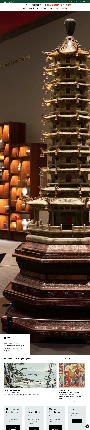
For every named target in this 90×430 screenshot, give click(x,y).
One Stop (71, 1)
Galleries (77, 421)
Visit (80, 1)
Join (51, 8)
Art (30, 8)
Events (37, 8)
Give (84, 1)
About (64, 8)
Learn (45, 8)
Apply (76, 1)
